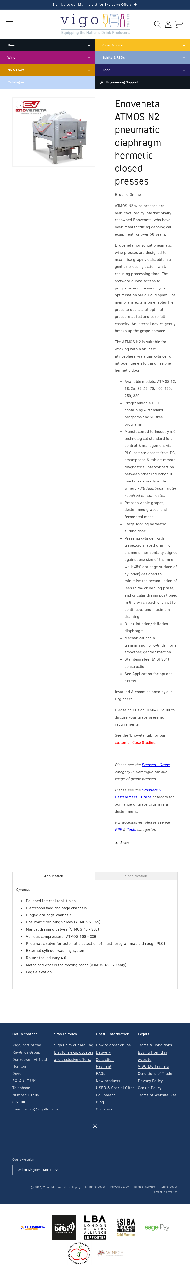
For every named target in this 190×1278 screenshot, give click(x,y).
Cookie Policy (150, 1087)
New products (108, 1080)
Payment (103, 1066)
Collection (105, 1059)
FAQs (100, 1073)
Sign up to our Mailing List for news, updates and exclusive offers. (73, 1052)
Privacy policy (119, 1187)
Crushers (150, 790)
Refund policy (169, 1187)
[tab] (53, 876)
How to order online (113, 1045)
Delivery (103, 1052)
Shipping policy (95, 1187)
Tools (131, 829)
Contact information (165, 1192)
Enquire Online (128, 194)
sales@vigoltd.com (41, 1109)
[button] (9, 24)
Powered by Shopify (67, 1187)
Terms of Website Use (157, 1095)
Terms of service (144, 1187)
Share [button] (125, 842)
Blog (100, 1102)
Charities (104, 1109)
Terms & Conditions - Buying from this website (156, 1052)
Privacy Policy (150, 1080)
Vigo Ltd (48, 1187)
